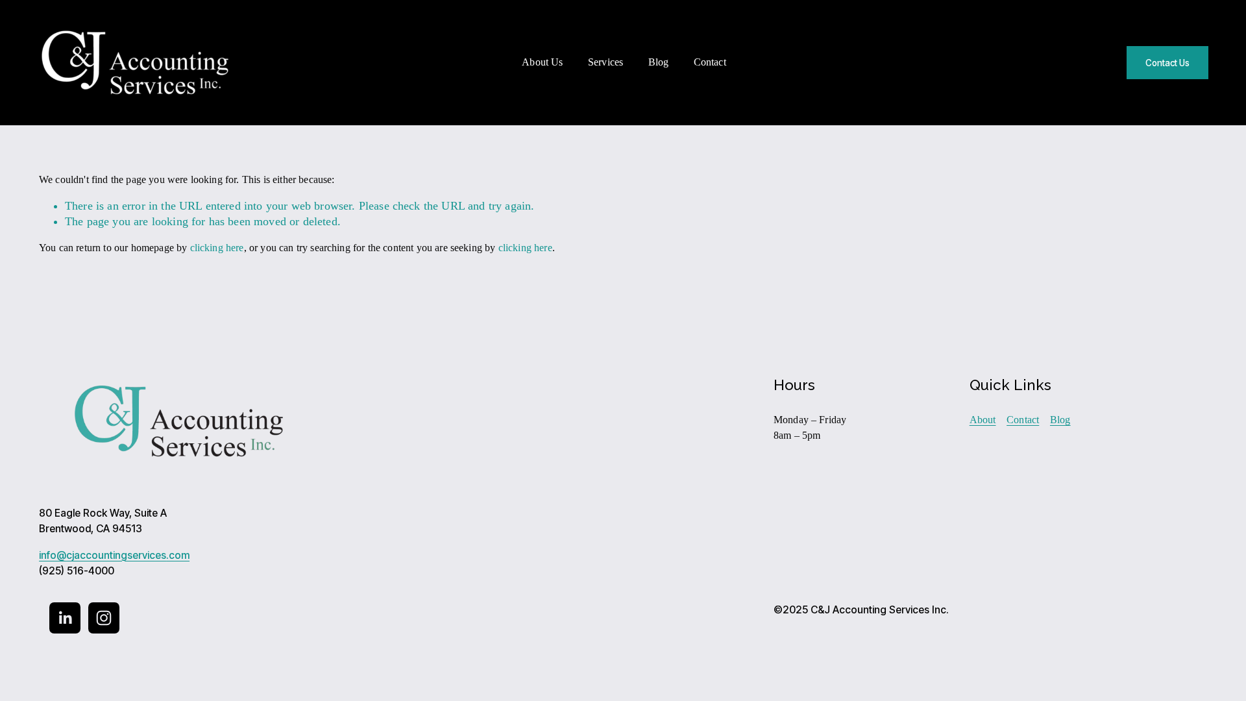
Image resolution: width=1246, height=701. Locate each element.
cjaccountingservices (116, 555)
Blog (658, 62)
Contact (710, 62)
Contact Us (1167, 63)
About (983, 419)
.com (177, 555)
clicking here (217, 247)
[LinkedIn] (64, 617)
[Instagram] (103, 617)
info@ (52, 555)
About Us (542, 62)
